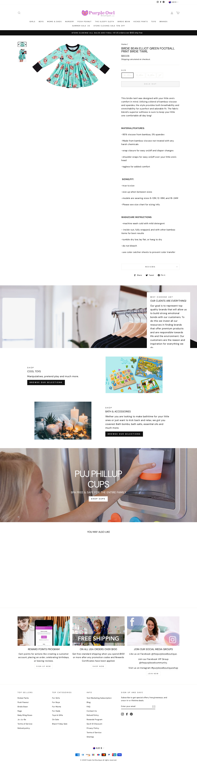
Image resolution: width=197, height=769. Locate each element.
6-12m (151, 75)
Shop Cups (98, 499)
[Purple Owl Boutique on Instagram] (122, 714)
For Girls (56, 698)
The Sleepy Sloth (104, 22)
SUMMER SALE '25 (81, 26)
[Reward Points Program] (44, 631)
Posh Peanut (85, 22)
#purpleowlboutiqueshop (164, 667)
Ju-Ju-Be (22, 719)
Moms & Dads (54, 22)
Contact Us (92, 711)
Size (123, 70)
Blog (89, 702)
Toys (153, 22)
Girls (32, 22)
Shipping (125, 59)
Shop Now (98, 666)
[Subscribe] (153, 706)
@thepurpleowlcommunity (153, 662)
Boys (41, 22)
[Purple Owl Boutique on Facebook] (127, 714)
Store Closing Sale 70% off (109, 26)
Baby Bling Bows (25, 715)
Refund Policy (93, 715)
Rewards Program (94, 719)
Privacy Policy (93, 728)
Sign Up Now (43, 666)
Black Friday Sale (59, 724)
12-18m (139, 75)
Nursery (69, 22)
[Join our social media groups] (153, 631)
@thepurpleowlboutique (164, 653)
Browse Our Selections (46, 382)
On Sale (55, 719)
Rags (20, 711)
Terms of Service (25, 724)
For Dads (56, 711)
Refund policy (24, 728)
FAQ (88, 706)
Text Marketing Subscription (99, 698)
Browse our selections (124, 434)
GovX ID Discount (94, 724)
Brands (164, 22)
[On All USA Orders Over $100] (98, 631)
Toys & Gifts (57, 715)
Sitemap (90, 737)
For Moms (56, 706)
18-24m (127, 75)
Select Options (33, 583)
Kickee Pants (141, 22)
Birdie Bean (124, 22)
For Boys (56, 702)
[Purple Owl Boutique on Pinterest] (131, 714)
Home (124, 44)
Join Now (153, 674)
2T (160, 75)
